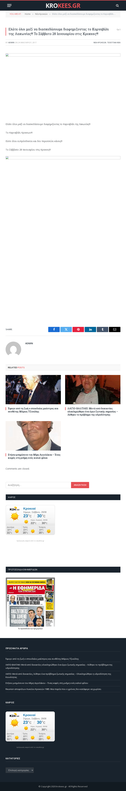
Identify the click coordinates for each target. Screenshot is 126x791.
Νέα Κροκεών (100, 42)
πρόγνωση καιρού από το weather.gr (30, 541)
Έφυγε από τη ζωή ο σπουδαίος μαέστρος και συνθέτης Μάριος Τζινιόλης (33, 410)
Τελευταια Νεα (113, 42)
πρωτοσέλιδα (25, 628)
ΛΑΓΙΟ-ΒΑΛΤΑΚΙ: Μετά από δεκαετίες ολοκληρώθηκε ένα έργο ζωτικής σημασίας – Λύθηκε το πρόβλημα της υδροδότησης (92, 411)
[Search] (117, 5)
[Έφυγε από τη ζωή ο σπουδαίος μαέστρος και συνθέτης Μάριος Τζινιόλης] (33, 389)
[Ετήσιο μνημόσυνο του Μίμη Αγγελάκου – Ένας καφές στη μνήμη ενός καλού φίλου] (33, 435)
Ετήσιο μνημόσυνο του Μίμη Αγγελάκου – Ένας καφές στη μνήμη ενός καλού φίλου (34, 456)
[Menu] (9, 5)
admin (11, 42)
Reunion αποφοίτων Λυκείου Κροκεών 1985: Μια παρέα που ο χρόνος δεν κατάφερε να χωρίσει (53, 689)
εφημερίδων (38, 628)
